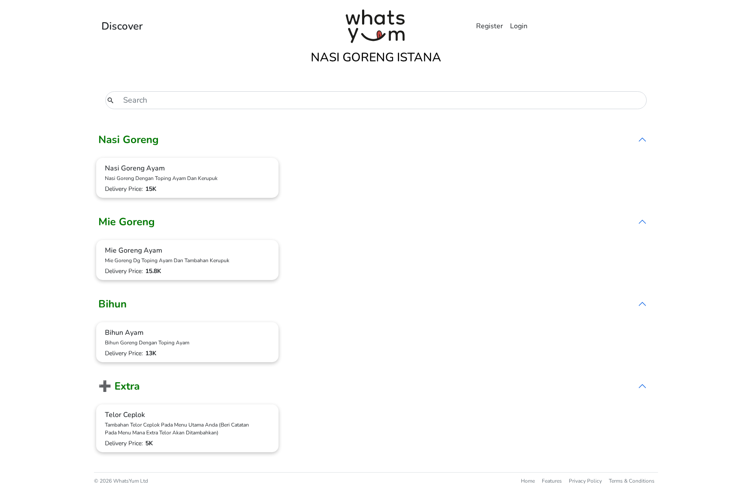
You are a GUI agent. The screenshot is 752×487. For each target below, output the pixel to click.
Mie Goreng (126, 222)
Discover (122, 26)
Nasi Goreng (128, 140)
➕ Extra (119, 386)
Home (528, 480)
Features (552, 480)
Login (518, 26)
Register (489, 26)
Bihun (112, 304)
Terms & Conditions (632, 480)
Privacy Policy (585, 480)
